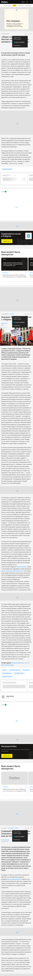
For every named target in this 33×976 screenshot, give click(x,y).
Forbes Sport (5, 246)
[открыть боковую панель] (27, 2)
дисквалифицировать (14, 852)
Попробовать (16, 45)
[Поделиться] (28, 34)
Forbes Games (10, 5)
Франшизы (28, 5)
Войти (23, 2)
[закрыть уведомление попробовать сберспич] (26, 38)
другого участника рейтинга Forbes (12, 544)
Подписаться (6, 214)
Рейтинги (20, 5)
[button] (31, 2)
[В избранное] (31, 34)
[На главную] (4, 2)
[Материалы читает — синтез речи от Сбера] (26, 34)
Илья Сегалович (22, 540)
